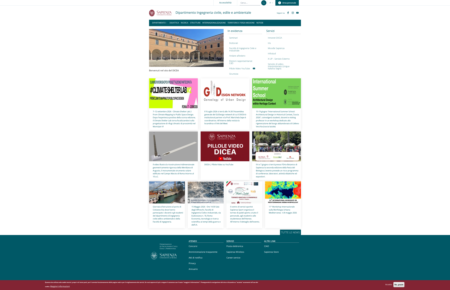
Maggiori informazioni (60, 286)
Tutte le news (290, 232)
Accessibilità (225, 2)
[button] (271, 3)
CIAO (266, 246)
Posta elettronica (234, 246)
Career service (233, 257)
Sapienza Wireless (235, 251)
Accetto (388, 284)
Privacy (192, 263)
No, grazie (398, 285)
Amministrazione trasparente (203, 251)
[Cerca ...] (263, 2)
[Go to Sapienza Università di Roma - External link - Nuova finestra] (162, 13)
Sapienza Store (271, 251)
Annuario (193, 269)
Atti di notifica (195, 257)
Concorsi (193, 246)
